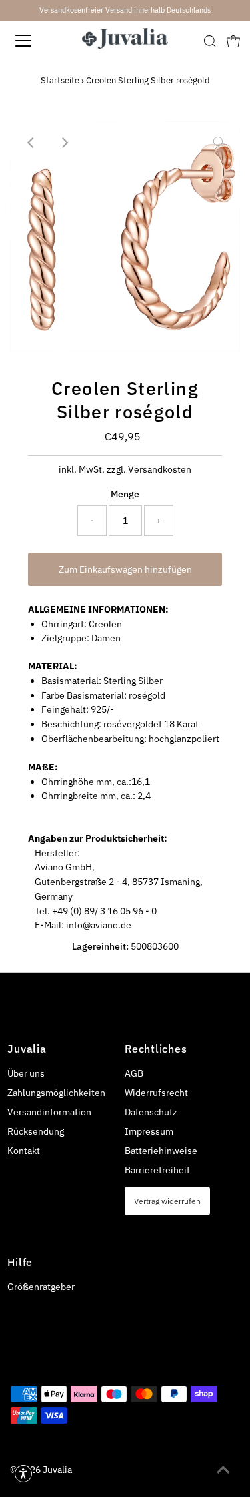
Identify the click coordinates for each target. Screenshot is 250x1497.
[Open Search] (210, 41)
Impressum (149, 1131)
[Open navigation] (34, 40)
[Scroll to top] (223, 1470)
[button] (23, 1474)
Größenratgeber (41, 1287)
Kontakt (23, 1151)
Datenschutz (151, 1112)
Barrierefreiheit (157, 1170)
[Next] (64, 143)
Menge (125, 494)
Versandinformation (49, 1112)
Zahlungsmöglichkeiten (56, 1093)
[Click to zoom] (218, 143)
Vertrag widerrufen (167, 1200)
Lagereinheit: (100, 946)
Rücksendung (35, 1131)
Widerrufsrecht (156, 1093)
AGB (134, 1073)
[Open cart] (233, 41)
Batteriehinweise (161, 1151)
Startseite (60, 80)
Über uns (26, 1073)
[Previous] (31, 143)
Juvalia (57, 1470)
